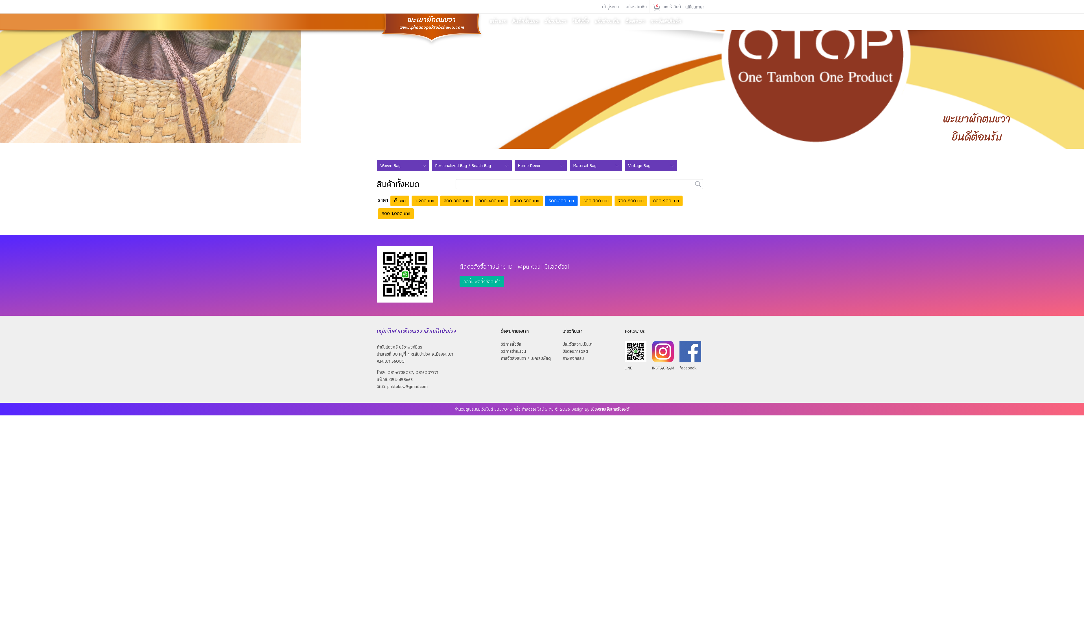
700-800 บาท (631, 200)
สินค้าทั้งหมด (525, 21)
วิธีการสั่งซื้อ (511, 344)
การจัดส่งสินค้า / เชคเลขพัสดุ (526, 358)
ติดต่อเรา (635, 21)
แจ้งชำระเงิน (607, 21)
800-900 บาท (666, 200)
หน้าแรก (498, 21)
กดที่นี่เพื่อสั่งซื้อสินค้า (481, 281)
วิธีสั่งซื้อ (580, 21)
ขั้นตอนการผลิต (575, 351)
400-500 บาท (526, 200)
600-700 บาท (596, 200)
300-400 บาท (491, 200)
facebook (688, 367)
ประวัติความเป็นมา (578, 344)
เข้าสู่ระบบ (610, 6)
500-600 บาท (561, 200)
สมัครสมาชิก (636, 6)
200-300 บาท (456, 200)
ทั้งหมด (400, 200)
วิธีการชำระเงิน (513, 351)
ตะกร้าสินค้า (669, 6)
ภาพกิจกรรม (573, 358)
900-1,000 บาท (396, 213)
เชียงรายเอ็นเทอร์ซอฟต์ (610, 409)
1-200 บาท (424, 200)
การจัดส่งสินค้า (665, 21)
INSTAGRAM (663, 367)
